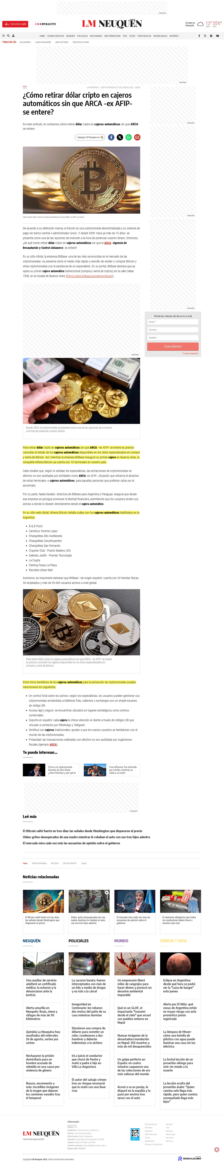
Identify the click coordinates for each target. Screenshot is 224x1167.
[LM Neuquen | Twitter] (206, 35)
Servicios (169, 1141)
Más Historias (61, 42)
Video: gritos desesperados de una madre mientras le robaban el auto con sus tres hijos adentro (86, 837)
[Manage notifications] (216, 1149)
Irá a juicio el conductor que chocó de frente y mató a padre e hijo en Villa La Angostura (87, 1061)
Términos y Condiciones (153, 1144)
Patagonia (148, 1131)
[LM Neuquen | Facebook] (200, 35)
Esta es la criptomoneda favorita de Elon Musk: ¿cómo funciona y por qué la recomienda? (62, 771)
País (125, 36)
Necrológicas (160, 36)
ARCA (107, 243)
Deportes (174, 36)
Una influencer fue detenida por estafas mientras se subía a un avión (123, 770)
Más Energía (96, 36)
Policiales (82, 36)
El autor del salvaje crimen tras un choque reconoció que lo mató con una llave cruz (89, 1085)
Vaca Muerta (25, 42)
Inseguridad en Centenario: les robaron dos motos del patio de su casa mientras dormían (89, 1009)
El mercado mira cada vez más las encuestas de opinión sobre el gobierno (71, 843)
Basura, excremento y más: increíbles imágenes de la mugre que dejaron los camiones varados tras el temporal (43, 1090)
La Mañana (92, 87)
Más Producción (113, 36)
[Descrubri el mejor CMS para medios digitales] (189, 1161)
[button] (3, 36)
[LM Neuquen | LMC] (45, 24)
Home (42, 36)
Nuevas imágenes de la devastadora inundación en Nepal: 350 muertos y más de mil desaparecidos (134, 1040)
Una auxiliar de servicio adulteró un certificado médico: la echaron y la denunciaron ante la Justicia (41, 987)
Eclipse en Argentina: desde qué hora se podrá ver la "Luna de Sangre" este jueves (179, 985)
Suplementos (149, 1141)
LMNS (83, 863)
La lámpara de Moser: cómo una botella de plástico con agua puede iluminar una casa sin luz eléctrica (179, 1039)
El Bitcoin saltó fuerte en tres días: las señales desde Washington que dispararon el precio (82, 831)
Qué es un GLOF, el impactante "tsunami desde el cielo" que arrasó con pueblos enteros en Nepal (134, 1015)
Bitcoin (55, 863)
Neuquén (70, 36)
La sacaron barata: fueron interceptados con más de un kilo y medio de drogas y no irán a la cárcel (89, 985)
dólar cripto (69, 863)
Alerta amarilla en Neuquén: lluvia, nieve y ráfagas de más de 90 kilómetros (41, 1013)
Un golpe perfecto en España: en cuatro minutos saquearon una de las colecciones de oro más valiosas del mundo (133, 1066)
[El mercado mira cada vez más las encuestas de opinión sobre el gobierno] (134, 901)
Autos (132, 36)
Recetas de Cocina (81, 42)
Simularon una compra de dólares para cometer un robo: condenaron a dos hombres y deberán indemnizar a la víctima (88, 1035)
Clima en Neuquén (43, 42)
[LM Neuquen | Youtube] (218, 35)
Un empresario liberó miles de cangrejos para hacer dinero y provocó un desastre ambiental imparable (134, 987)
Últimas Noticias (55, 36)
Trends (147, 1138)
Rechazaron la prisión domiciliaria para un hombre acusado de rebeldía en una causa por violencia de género (43, 1063)
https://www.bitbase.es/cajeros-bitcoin (90, 276)
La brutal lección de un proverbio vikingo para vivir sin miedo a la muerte (178, 1064)
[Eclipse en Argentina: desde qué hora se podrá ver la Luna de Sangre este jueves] (180, 963)
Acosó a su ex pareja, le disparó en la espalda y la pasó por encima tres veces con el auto (133, 1092)
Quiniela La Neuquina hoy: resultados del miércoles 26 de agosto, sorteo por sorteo (43, 1037)
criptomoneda (108, 87)
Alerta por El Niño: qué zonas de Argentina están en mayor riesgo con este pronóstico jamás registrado (180, 1011)
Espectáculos (144, 36)
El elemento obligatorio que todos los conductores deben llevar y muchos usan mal (179, 920)
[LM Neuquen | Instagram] (212, 35)
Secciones (170, 1138)
